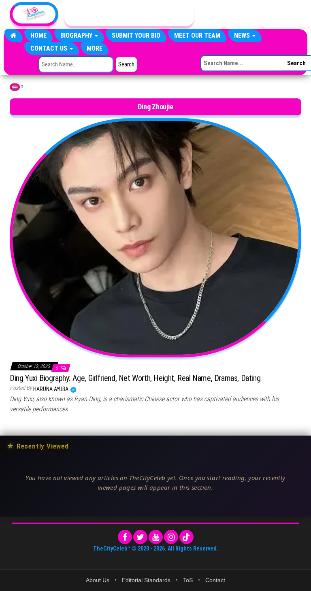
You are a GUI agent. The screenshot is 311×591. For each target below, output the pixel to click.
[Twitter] (140, 537)
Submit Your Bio (136, 35)
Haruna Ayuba (51, 389)
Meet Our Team (197, 35)
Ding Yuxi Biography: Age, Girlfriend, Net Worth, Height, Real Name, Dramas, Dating (135, 378)
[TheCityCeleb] (13, 35)
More (94, 48)
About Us (97, 580)
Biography (77, 35)
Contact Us (49, 48)
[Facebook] (125, 537)
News (242, 35)
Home (38, 35)
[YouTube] (156, 537)
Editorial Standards (146, 580)
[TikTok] (186, 537)
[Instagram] (171, 537)
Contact (215, 580)
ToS (188, 580)
